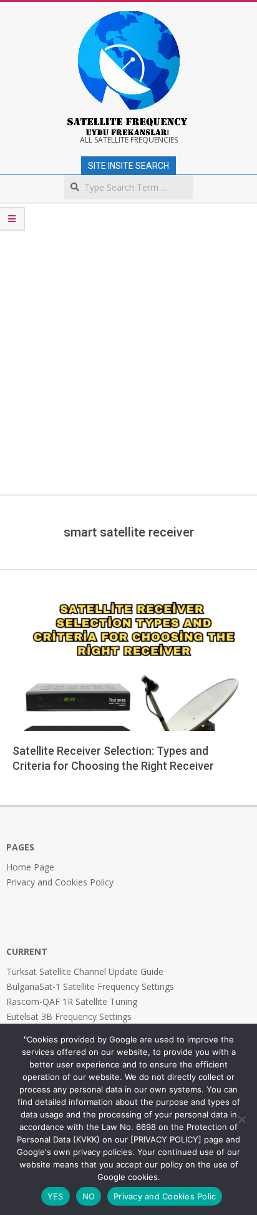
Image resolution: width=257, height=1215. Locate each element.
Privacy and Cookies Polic (165, 1196)
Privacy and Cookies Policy (60, 882)
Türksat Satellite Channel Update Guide (84, 971)
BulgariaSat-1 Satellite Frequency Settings (90, 986)
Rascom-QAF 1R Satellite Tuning (71, 1001)
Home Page (30, 867)
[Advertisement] (128, 359)
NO (88, 1196)
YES (55, 1196)
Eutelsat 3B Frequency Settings (69, 1016)
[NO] (241, 1119)
